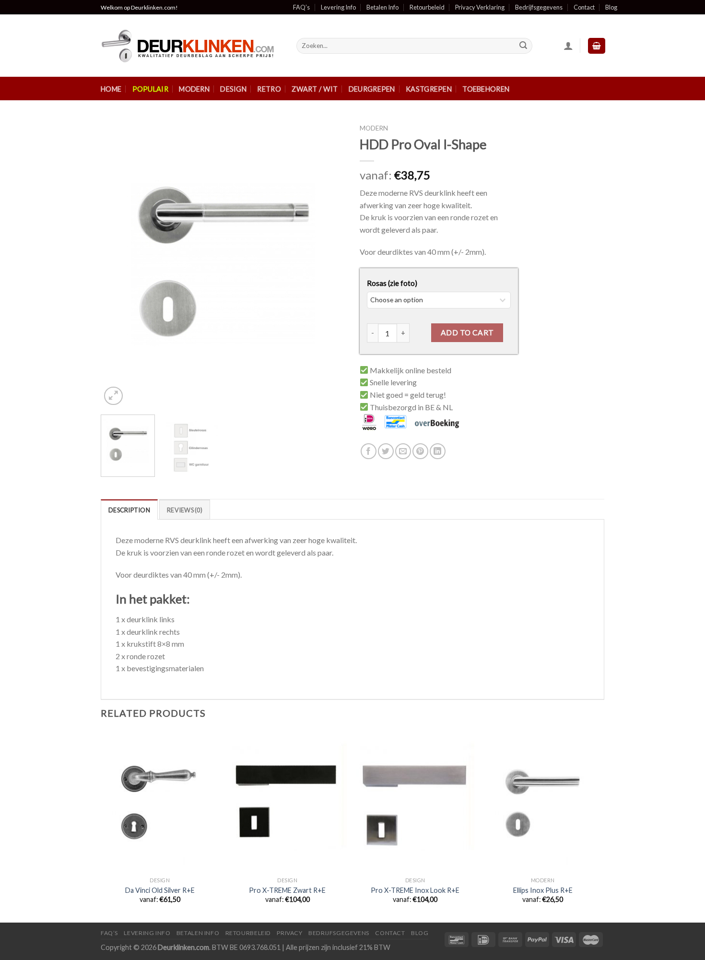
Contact (584, 7)
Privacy (289, 932)
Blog (611, 7)
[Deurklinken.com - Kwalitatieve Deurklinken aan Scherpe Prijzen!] (191, 45)
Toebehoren (485, 89)
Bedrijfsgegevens (539, 7)
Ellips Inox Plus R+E (543, 890)
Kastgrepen (429, 89)
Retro (269, 89)
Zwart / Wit (315, 89)
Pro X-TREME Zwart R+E (287, 890)
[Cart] (596, 46)
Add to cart (467, 332)
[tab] (129, 509)
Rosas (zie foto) (392, 283)
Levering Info (338, 7)
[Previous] (117, 263)
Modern (194, 89)
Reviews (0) (184, 510)
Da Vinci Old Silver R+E (160, 890)
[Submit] (523, 46)
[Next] (328, 263)
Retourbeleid (427, 7)
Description (129, 510)
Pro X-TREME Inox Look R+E (415, 890)
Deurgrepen (372, 89)
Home (111, 89)
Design (233, 89)
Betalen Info (382, 7)
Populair (150, 89)
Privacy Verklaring (480, 7)
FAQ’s (301, 7)
